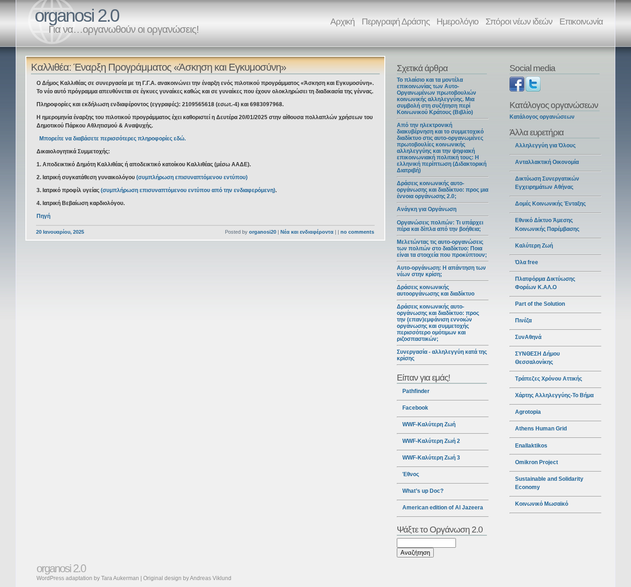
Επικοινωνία (581, 21)
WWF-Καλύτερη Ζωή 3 (431, 457)
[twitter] (533, 89)
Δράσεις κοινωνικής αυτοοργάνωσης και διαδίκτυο (435, 290)
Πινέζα (523, 320)
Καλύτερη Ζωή (534, 245)
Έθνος (410, 474)
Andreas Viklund (210, 578)
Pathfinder (416, 391)
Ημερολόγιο (458, 21)
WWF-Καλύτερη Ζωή (428, 424)
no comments (357, 232)
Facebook (415, 408)
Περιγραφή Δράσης (396, 21)
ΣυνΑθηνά (528, 337)
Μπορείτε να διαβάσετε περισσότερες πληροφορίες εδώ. (112, 138)
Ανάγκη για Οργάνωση (426, 209)
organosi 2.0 (77, 15)
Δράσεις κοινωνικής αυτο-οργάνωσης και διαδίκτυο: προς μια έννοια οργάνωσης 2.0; (442, 190)
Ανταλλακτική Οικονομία (547, 162)
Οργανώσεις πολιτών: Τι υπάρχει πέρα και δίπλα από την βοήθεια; (440, 225)
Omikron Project (536, 462)
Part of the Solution (540, 304)
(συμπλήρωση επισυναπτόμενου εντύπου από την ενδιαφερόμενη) (188, 190)
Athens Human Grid (541, 428)
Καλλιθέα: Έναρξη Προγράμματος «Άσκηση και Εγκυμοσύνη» (158, 67)
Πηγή (43, 216)
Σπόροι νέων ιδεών (518, 21)
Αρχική (342, 21)
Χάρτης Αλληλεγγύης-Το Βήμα (554, 395)
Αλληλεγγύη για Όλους (545, 145)
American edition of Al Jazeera (442, 507)
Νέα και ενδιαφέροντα (307, 232)
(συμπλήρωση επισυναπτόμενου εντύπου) (192, 177)
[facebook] (517, 89)
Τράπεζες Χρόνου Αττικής (548, 378)
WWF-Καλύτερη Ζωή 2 (431, 441)
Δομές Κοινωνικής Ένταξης (550, 203)
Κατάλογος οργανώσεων (542, 117)
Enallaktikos (531, 445)
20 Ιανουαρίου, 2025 (60, 232)
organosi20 (262, 232)
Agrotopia (528, 412)
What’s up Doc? (422, 491)
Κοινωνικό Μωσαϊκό (541, 504)
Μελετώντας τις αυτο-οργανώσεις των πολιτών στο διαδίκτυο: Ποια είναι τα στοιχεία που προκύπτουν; (442, 248)
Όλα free (526, 262)
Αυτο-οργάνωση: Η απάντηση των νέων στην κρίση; (441, 271)
